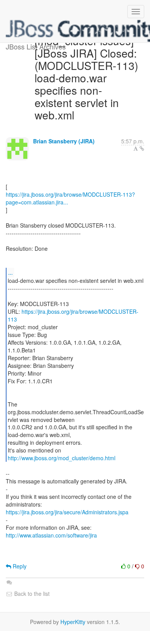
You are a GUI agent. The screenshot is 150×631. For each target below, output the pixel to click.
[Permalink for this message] (142, 148)
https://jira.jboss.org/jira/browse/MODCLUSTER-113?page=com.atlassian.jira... (70, 198)
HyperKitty (72, 622)
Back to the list (31, 593)
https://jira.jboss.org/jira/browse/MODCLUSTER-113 (73, 315)
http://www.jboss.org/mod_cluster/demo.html (61, 458)
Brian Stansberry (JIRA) (64, 141)
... (10, 272)
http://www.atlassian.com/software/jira (51, 535)
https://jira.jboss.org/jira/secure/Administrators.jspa (67, 512)
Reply (19, 566)
